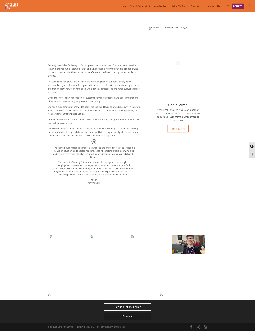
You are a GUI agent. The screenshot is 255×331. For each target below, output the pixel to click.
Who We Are (160, 6)
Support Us (196, 6)
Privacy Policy (83, 326)
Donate (237, 6)
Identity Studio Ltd (115, 326)
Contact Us (214, 6)
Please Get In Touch (127, 307)
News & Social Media (140, 6)
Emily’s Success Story (147, 260)
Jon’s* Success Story (106, 260)
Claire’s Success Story (66, 260)
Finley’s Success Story (188, 260)
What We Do (178, 6)
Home (124, 6)
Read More (177, 129)
